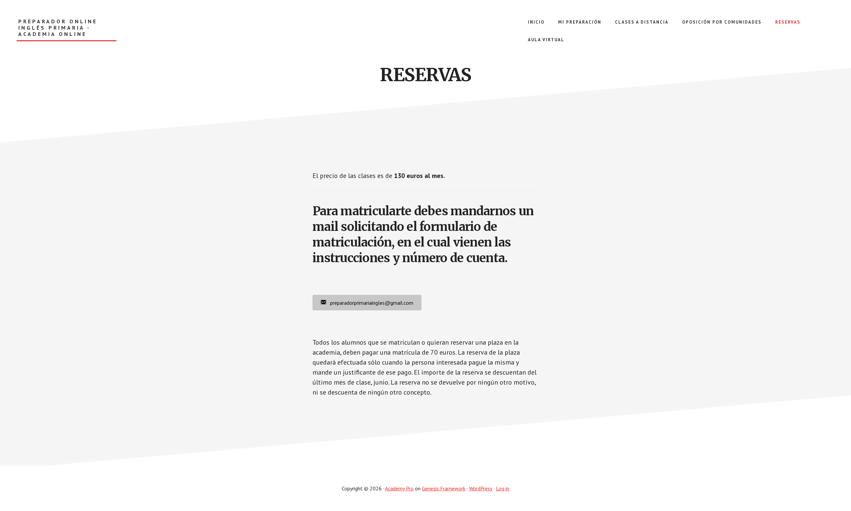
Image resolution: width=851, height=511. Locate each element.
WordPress (480, 488)
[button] (367, 302)
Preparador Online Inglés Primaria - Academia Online (57, 27)
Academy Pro (399, 488)
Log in (502, 488)
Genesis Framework (443, 488)
